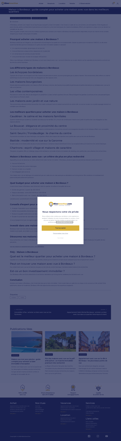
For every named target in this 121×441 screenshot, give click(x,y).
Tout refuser (60, 238)
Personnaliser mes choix (60, 233)
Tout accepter (60, 228)
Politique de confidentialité (64, 222)
